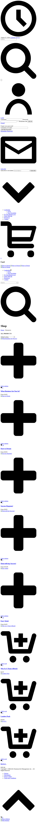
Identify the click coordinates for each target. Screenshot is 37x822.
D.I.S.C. (3, 764)
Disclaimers (7, 775)
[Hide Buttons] (5, 820)
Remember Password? (7, 131)
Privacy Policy (8, 776)
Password (25, 119)
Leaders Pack (5, 716)
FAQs (9, 211)
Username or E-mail (6, 127)
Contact (6, 219)
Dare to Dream (6, 449)
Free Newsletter (12, 213)
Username (3, 119)
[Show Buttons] (5, 819)
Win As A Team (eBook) (9, 669)
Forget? (3, 123)
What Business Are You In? (10, 391)
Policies (6, 773)
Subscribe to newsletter (7, 170)
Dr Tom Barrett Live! (10, 214)
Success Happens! (7, 506)
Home (2, 330)
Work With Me (8, 216)
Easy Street (5, 621)
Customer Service (15, 37)
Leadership (7, 210)
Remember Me (23, 121)
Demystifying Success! (8, 563)
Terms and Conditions (10, 778)
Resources (7, 217)
